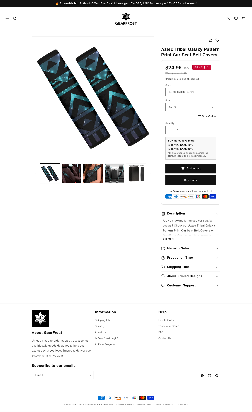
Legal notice (182, 404)
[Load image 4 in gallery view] (114, 173)
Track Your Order (168, 326)
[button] (7, 18)
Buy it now (190, 180)
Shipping (170, 78)
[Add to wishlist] (217, 40)
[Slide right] (150, 173)
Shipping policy (144, 404)
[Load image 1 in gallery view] (50, 173)
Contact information (164, 404)
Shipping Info (103, 320)
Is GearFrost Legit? (106, 338)
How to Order (166, 320)
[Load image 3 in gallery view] (93, 173)
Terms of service (126, 404)
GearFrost (77, 404)
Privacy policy (108, 404)
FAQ (161, 332)
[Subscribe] (89, 375)
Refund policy (91, 404)
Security (100, 326)
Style (168, 85)
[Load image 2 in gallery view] (71, 173)
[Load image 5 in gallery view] (136, 173)
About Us (100, 332)
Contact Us (164, 338)
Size (167, 100)
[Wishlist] (236, 18)
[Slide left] (35, 173)
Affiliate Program (105, 344)
